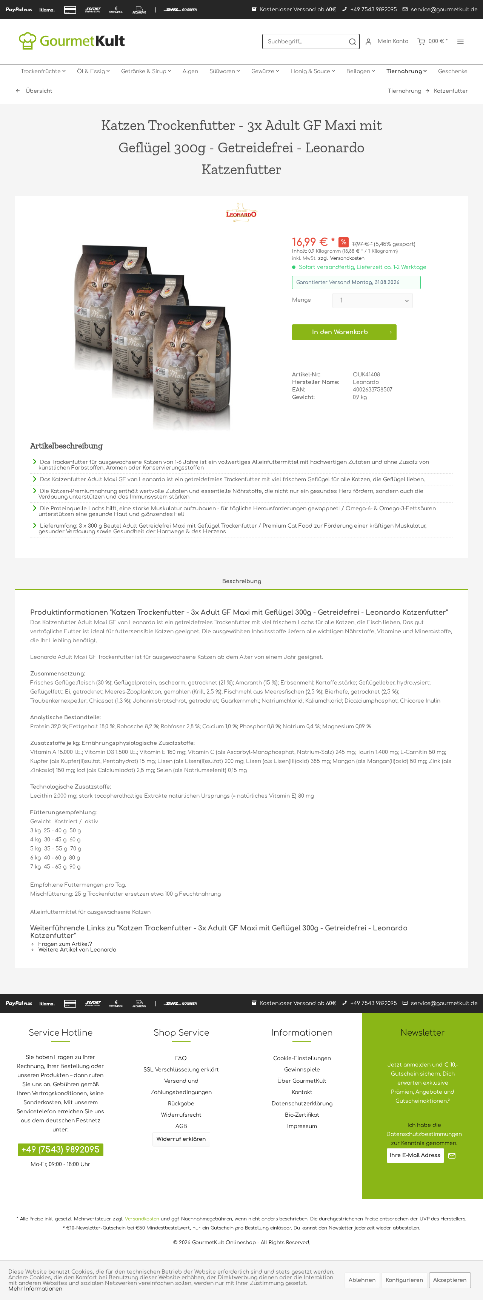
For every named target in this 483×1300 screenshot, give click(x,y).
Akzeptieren (450, 1280)
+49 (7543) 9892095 (61, 1149)
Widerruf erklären (181, 1139)
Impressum (302, 1126)
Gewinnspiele (302, 1070)
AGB (181, 1126)
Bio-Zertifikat (302, 1115)
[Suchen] (352, 41)
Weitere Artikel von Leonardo (76, 950)
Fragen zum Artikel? (64, 944)
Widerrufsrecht (181, 1115)
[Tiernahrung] (406, 71)
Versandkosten (142, 1219)
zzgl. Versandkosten (341, 258)
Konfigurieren (404, 1280)
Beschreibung (241, 581)
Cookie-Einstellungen (302, 1058)
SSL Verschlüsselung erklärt (181, 1070)
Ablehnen (362, 1280)
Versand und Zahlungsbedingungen (181, 1086)
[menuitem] (311, 41)
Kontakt (302, 1092)
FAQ (181, 1058)
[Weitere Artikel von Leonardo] (241, 213)
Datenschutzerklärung (302, 1104)
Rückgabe (181, 1104)
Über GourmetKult (301, 1081)
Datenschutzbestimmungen (424, 1134)
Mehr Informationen (35, 1289)
